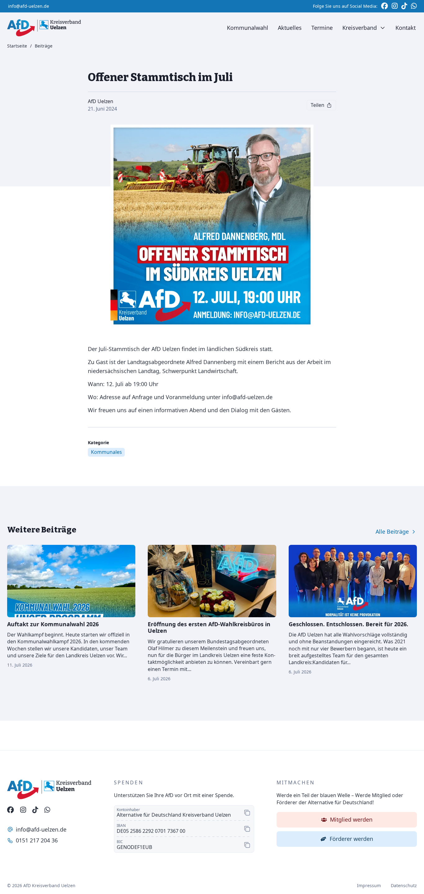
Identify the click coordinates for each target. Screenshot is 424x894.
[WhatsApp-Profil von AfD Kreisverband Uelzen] (47, 810)
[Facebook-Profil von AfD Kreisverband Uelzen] (10, 810)
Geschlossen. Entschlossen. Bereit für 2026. (348, 624)
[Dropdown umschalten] (382, 28)
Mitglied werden (351, 819)
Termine (322, 27)
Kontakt (405, 27)
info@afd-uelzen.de (28, 6)
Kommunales (106, 452)
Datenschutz (404, 885)
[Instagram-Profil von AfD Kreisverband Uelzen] (23, 810)
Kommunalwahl (247, 27)
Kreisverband (359, 27)
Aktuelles (290, 27)
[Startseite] (44, 27)
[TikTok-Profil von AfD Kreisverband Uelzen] (35, 810)
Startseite (17, 46)
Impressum (369, 885)
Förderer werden (351, 838)
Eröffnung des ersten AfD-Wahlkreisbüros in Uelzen (209, 627)
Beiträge (43, 46)
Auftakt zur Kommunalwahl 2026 (53, 624)
